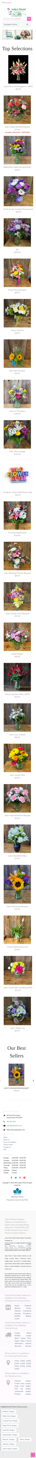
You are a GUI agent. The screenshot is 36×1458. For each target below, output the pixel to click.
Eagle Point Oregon (23, 1386)
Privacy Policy (8, 1144)
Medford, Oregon (8, 1411)
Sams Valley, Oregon (9, 1449)
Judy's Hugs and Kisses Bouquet (17, 815)
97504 (17, 1363)
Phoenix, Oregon (8, 1439)
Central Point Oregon (23, 1383)
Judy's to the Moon (17, 411)
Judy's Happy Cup (17, 1028)
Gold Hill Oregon (23, 1389)
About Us (7, 1140)
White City (13, 1247)
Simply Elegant (17, 654)
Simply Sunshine (17, 330)
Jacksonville (22, 1247)
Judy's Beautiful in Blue (17, 856)
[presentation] (33, 1080)
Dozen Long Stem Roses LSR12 (17, 694)
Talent (17, 1248)
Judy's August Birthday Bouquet (17, 127)
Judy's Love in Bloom (17, 735)
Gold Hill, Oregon (8, 1430)
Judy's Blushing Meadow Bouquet (17, 573)
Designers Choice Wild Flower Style (18, 492)
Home (6, 1137)
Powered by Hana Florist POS (17, 1200)
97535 (17, 1369)
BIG (17, 249)
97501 (17, 1361)
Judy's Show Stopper (17, 451)
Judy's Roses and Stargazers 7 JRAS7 (18, 86)
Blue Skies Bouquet (17, 371)
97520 (28, 1366)
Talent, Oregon (25, 1439)
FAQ (5, 1149)
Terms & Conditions (10, 1142)
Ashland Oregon (23, 1381)
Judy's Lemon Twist (17, 775)
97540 (28, 1363)
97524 (17, 1366)
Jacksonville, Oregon (9, 1435)
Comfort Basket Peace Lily (17, 947)
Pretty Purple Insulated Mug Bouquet (18, 209)
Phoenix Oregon (23, 1394)
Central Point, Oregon (10, 1421)
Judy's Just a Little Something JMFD (18, 988)
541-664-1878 (11, 1121)
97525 (22, 1366)
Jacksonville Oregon (23, 1391)
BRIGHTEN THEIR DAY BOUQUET (17, 167)
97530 (22, 1363)
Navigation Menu (10, 24)
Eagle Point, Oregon (9, 1425)
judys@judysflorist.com (14, 1125)
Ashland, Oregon (8, 1444)
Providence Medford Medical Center (23, 1316)
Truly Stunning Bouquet (17, 533)
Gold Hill (23, 1248)
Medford (12, 1245)
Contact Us (7, 1147)
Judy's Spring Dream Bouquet (17, 613)
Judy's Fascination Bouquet (17, 906)
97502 (22, 1361)
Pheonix (11, 1248)
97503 (28, 1361)
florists (22, 1286)
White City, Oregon (9, 1416)
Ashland (20, 1245)
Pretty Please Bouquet (17, 290)
